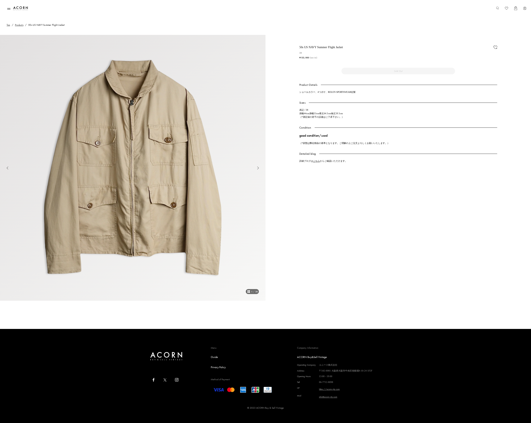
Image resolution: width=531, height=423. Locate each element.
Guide (214, 357)
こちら (316, 161)
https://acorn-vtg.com (329, 389)
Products (19, 25)
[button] (4, 168)
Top (8, 25)
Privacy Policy (218, 367)
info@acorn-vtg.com (328, 396)
